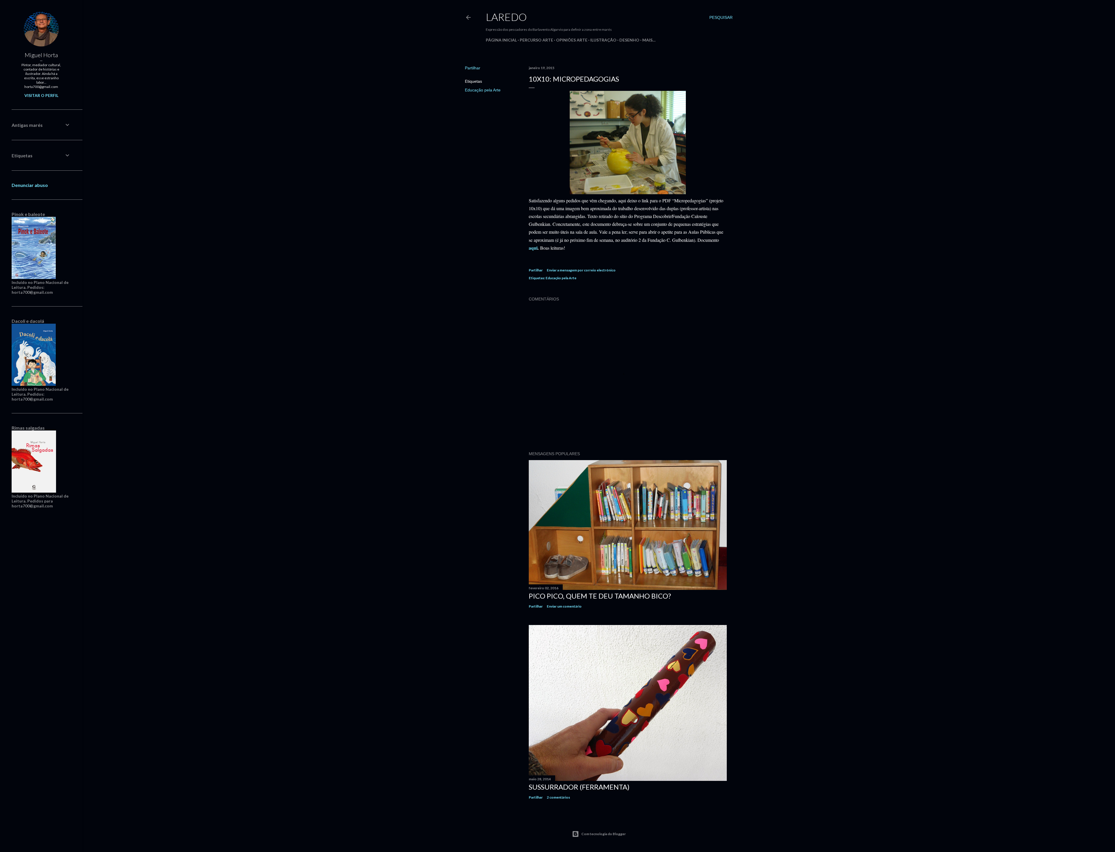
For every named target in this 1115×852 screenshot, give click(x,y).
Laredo (506, 16)
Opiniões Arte (571, 39)
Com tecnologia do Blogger (603, 834)
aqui (533, 247)
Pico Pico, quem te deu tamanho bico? (600, 596)
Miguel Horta (41, 54)
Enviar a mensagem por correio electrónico (581, 270)
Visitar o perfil (41, 95)
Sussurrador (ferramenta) (579, 787)
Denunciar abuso (30, 185)
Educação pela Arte (483, 90)
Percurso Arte (536, 39)
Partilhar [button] (472, 68)
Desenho (629, 39)
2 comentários (558, 797)
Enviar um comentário (564, 606)
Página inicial (501, 39)
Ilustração (603, 39)
